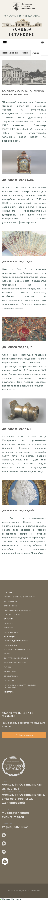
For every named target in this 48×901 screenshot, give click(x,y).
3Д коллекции (11, 676)
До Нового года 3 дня (17, 347)
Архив (36, 53)
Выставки (9, 628)
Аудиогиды (10, 672)
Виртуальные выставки (16, 658)
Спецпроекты (11, 632)
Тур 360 (7, 667)
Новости (8, 623)
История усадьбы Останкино (19, 597)
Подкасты (9, 680)
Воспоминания (10, 53)
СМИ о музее (10, 606)
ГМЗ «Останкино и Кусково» (22, 16)
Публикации (10, 645)
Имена (25, 53)
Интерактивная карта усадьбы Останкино (20, 686)
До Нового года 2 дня (17, 261)
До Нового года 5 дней (18, 510)
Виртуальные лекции (15, 663)
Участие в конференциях (17, 650)
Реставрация (10, 601)
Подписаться (25, 735)
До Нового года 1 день (18, 180)
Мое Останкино (12, 615)
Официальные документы (17, 610)
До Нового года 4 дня (17, 429)
